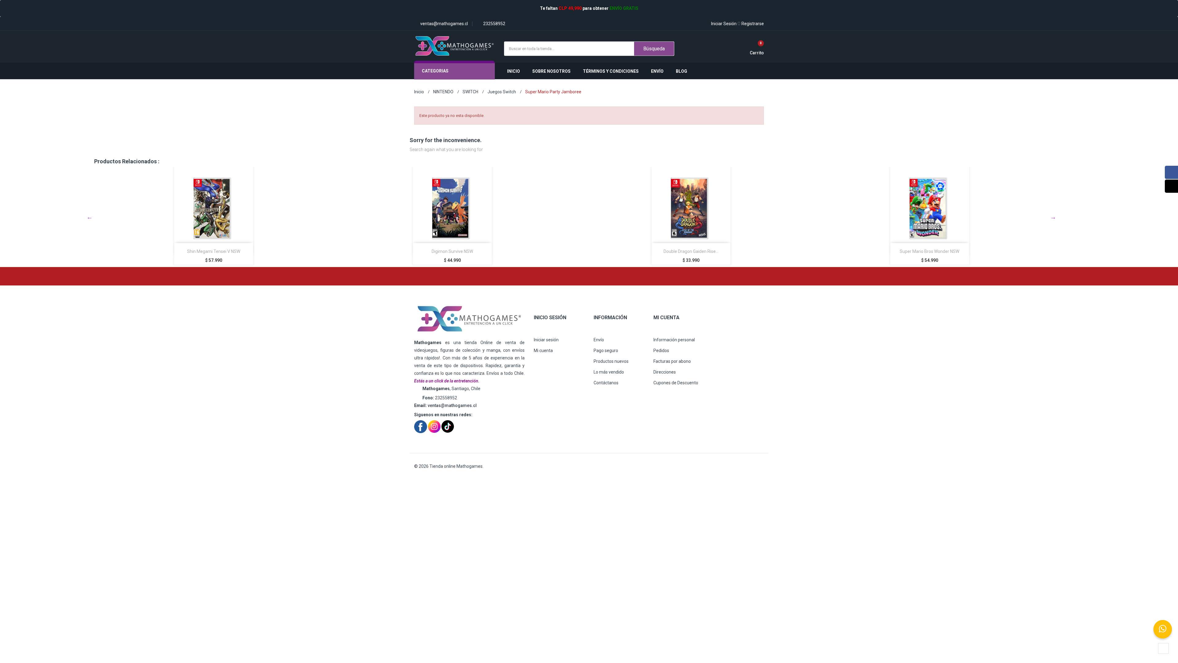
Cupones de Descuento (675, 382)
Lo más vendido (609, 372)
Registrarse (750, 23)
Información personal (674, 339)
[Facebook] (1171, 172)
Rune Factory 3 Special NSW (985, 251)
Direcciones (664, 372)
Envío (599, 339)
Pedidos (661, 350)
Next (1053, 217)
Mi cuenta (543, 350)
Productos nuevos (611, 361)
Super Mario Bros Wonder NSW (746, 251)
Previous (90, 217)
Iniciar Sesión (723, 23)
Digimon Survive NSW (269, 251)
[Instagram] (1171, 186)
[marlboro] (469, 319)
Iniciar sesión (546, 339)
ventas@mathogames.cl (452, 405)
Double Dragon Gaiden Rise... (507, 251)
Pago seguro (606, 350)
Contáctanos (606, 382)
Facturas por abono (672, 361)
